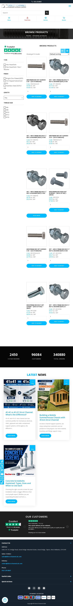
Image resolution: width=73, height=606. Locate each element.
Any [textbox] (6, 98)
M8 (7, 110)
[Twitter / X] (39, 588)
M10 (7, 112)
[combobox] (14, 98)
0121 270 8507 (38, 1)
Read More (11, 435)
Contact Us (6, 543)
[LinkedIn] (44, 588)
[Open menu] (70, 6)
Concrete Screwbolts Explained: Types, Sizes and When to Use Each (18, 483)
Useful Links (6, 576)
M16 (7, 117)
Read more (36, 215)
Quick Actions (7, 581)
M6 (7, 107)
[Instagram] (34, 588)
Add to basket (37, 96)
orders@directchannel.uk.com (12, 563)
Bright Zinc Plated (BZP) (14, 78)
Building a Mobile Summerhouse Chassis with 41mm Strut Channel (52, 417)
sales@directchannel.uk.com (11, 556)
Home (28, 36)
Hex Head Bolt (11, 65)
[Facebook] (29, 588)
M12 (7, 115)
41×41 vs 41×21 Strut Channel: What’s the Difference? (19, 413)
